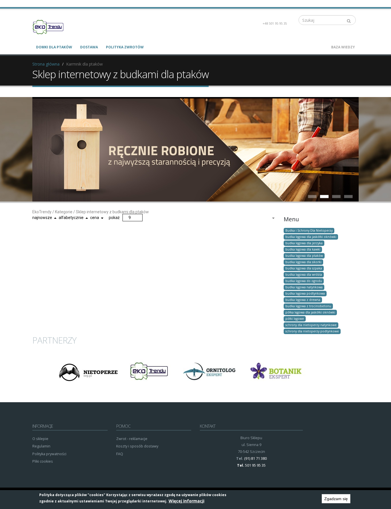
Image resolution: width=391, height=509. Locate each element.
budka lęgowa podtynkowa (305, 293)
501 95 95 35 (255, 465)
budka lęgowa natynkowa (304, 287)
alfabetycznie (71, 217)
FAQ (119, 453)
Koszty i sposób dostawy (137, 446)
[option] (88, 371)
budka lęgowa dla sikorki (303, 262)
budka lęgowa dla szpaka (303, 268)
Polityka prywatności (49, 453)
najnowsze (42, 217)
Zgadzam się (336, 498)
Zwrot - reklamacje (131, 438)
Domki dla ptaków (54, 47)
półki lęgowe (294, 319)
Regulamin (41, 446)
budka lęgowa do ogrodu (303, 281)
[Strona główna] (51, 26)
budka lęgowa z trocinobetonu (308, 306)
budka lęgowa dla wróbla (303, 275)
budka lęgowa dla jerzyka (304, 243)
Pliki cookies (42, 461)
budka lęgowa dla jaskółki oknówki (310, 237)
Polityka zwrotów (125, 47)
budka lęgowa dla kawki (302, 249)
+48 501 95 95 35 (274, 23)
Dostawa (89, 47)
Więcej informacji (186, 501)
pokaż (114, 217)
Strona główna (46, 64)
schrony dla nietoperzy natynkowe (311, 325)
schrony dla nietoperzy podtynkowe (312, 331)
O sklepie (40, 438)
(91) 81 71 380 (255, 458)
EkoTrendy (42, 212)
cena (94, 217)
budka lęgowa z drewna (302, 300)
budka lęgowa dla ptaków (304, 256)
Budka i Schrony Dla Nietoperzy (309, 230)
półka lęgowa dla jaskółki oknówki (310, 312)
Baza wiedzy (343, 47)
